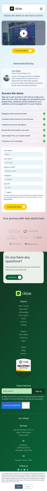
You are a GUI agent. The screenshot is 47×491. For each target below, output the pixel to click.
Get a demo (23, 334)
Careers (23, 353)
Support (23, 331)
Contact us (12, 277)
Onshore (23, 322)
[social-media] (18, 470)
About (23, 347)
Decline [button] (28, 486)
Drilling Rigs (23, 312)
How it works (23, 306)
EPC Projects (23, 315)
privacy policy (38, 399)
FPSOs (23, 318)
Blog (23, 350)
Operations (23, 309)
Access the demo (21, 50)
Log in (23, 341)
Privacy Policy (15, 482)
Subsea (23, 325)
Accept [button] (19, 486)
